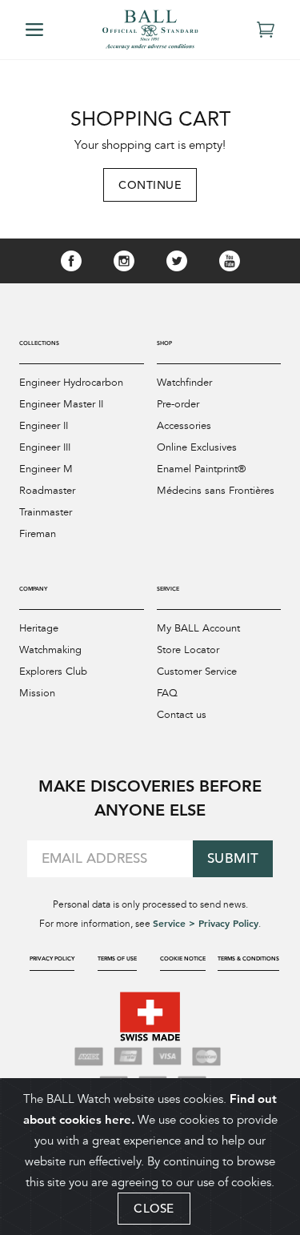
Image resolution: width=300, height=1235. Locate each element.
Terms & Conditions (248, 958)
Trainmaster (45, 512)
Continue (150, 185)
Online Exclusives (197, 447)
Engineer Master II (61, 404)
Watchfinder (184, 382)
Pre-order (178, 404)
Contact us (181, 715)
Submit (233, 858)
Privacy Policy (52, 958)
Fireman (37, 534)
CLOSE (154, 1208)
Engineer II (43, 426)
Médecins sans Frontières (215, 490)
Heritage (38, 628)
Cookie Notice (183, 958)
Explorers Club (53, 671)
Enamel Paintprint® (201, 469)
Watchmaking (50, 650)
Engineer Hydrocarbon (71, 382)
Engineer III (44, 447)
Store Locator (188, 650)
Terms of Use (117, 958)
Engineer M (46, 469)
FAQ (167, 693)
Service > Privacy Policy (205, 922)
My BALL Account (198, 628)
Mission (37, 693)
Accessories (184, 426)
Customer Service (197, 671)
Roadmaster (47, 490)
